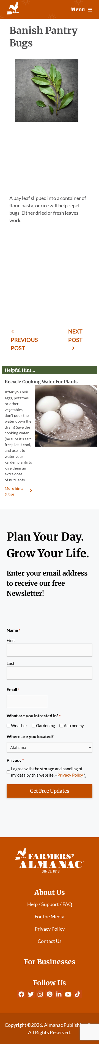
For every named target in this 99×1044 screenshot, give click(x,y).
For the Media (49, 916)
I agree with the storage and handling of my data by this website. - (48, 771)
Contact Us (50, 941)
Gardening (45, 725)
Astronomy (74, 725)
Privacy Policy (70, 774)
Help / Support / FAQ (49, 904)
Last (11, 663)
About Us (49, 892)
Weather (19, 725)
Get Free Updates (49, 791)
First (11, 640)
